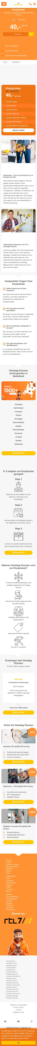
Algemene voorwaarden (18, 1005)
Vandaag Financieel (12, 991)
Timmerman (9, 905)
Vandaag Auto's (10, 961)
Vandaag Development (13, 993)
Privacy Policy (18, 1007)
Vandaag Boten (10, 970)
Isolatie (8, 873)
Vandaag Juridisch (11, 980)
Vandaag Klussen (11, 963)
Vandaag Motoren (11, 972)
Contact (18, 1010)
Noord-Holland (18, 422)
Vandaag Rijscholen (12, 974)
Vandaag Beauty (11, 967)
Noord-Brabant (18, 430)
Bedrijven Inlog (18, 1012)
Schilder (8, 887)
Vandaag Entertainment (13, 976)
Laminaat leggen (11, 882)
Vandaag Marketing (12, 996)
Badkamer (9, 894)
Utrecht (18, 415)
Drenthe (19, 440)
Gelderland (18, 444)
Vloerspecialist (10, 909)
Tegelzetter (9, 903)
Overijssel (18, 433)
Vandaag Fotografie (12, 998)
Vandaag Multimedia (12, 983)
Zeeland (18, 426)
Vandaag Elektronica (12, 989)
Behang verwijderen (12, 866)
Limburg (18, 437)
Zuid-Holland (18, 408)
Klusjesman (9, 880)
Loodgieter (9, 885)
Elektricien (9, 869)
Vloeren (8, 891)
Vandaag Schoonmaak (13, 985)
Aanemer (9, 860)
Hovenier (8, 871)
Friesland (18, 412)
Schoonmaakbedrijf (12, 896)
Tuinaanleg (9, 889)
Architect (8, 862)
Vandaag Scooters (11, 987)
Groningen (18, 419)
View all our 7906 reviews (19, 708)
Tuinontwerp (9, 907)
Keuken (8, 878)
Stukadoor (9, 901)
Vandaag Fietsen (11, 978)
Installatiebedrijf (10, 876)
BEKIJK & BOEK (19, 130)
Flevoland (18, 404)
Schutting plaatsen (11, 899)
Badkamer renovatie (12, 864)
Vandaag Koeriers (11, 965)
